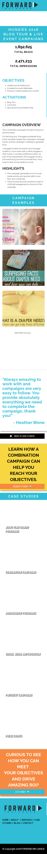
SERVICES (27, 820)
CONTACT (28, 823)
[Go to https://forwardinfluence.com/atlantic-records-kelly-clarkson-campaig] (23, 561)
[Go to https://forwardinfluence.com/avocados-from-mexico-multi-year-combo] (23, 520)
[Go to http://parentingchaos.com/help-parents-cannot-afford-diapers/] (23, 309)
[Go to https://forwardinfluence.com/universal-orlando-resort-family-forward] (23, 725)
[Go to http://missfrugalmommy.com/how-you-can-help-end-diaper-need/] (23, 227)
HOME (5, 820)
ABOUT (15, 820)
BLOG (17, 823)
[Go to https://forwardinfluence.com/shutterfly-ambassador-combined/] (23, 602)
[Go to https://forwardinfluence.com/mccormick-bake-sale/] (23, 684)
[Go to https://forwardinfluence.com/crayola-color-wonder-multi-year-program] (23, 643)
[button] (22, 436)
